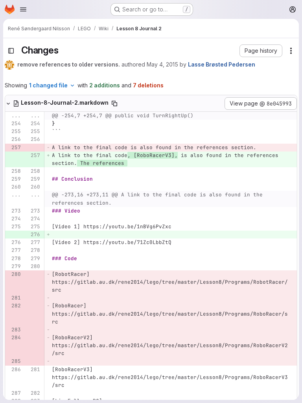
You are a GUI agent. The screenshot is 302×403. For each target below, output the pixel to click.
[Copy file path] (114, 103)
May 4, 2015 (162, 64)
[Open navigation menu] (23, 9)
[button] (260, 50)
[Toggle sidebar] (11, 50)
